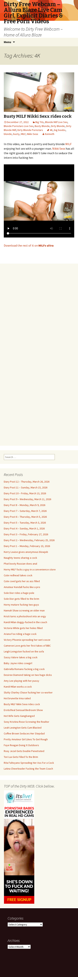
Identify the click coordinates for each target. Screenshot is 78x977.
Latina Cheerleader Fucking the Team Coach (28, 768)
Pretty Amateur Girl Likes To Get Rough (26, 739)
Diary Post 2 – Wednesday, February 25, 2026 (29, 540)
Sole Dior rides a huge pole (19, 593)
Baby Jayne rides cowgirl (18, 663)
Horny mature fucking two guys (21, 604)
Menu (7, 42)
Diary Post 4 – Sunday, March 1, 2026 (24, 528)
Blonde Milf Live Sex (56, 122)
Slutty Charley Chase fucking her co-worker (28, 692)
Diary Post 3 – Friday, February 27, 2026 (26, 534)
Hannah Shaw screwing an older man (24, 610)
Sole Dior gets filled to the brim (21, 598)
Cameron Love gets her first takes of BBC (27, 645)
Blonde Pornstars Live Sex (18, 126)
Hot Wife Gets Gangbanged (19, 716)
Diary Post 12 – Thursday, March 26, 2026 (26, 481)
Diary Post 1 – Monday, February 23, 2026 (27, 546)
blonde (8, 134)
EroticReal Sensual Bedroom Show (23, 710)
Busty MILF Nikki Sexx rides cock (38, 116)
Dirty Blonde (58, 126)
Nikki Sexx (32, 134)
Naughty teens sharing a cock (20, 557)
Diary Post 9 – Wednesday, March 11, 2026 (27, 499)
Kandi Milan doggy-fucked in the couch (25, 622)
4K (51, 130)
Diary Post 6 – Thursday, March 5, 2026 (25, 516)
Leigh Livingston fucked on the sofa (24, 651)
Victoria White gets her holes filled (23, 628)
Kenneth (49, 134)
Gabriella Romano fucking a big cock (24, 669)
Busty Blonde (42, 126)
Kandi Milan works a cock (18, 686)
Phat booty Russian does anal (20, 563)
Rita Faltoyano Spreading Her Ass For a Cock (29, 762)
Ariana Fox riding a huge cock (20, 634)
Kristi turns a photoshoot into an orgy (25, 616)
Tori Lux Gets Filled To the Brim (21, 757)
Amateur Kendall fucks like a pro (22, 587)
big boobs (60, 130)
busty (16, 134)
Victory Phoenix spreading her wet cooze (27, 639)
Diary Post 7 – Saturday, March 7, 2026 (25, 511)
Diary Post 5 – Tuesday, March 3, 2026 (25, 522)
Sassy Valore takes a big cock (20, 657)
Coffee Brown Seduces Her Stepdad (24, 733)
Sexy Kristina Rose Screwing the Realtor (26, 721)
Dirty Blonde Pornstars (30, 130)
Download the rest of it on (29, 245)
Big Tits (39, 122)
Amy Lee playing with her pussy (21, 680)
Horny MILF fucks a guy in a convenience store (30, 569)
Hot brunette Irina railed (17, 698)
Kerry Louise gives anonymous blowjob (26, 552)
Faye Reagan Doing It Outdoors (21, 745)
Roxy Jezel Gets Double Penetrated (24, 751)
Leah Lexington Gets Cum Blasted (22, 727)
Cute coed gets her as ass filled (22, 581)
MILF (23, 134)
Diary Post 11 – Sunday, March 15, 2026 (25, 487)
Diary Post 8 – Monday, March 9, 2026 (24, 505)
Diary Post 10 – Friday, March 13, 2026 (25, 493)
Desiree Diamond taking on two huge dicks (28, 675)
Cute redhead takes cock (18, 575)
